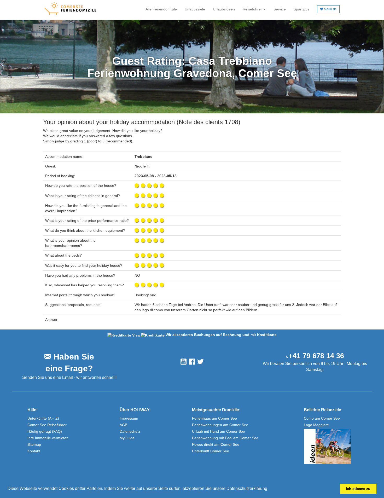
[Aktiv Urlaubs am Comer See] (338, 446)
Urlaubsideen (224, 9)
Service (280, 9)
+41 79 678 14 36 (316, 356)
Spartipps (301, 9)
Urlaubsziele (195, 9)
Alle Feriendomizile (161, 9)
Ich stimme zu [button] (358, 489)
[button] (269, 489)
